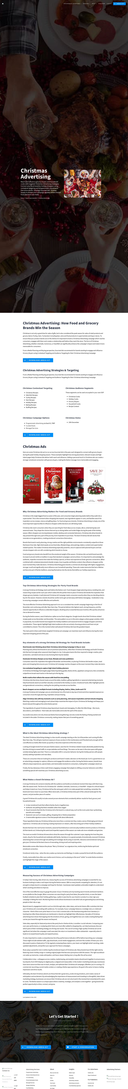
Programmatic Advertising (34, 423)
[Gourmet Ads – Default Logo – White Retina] (10, 4)
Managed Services (32, 428)
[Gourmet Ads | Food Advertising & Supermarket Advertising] (7, 1068)
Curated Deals (30, 426)
